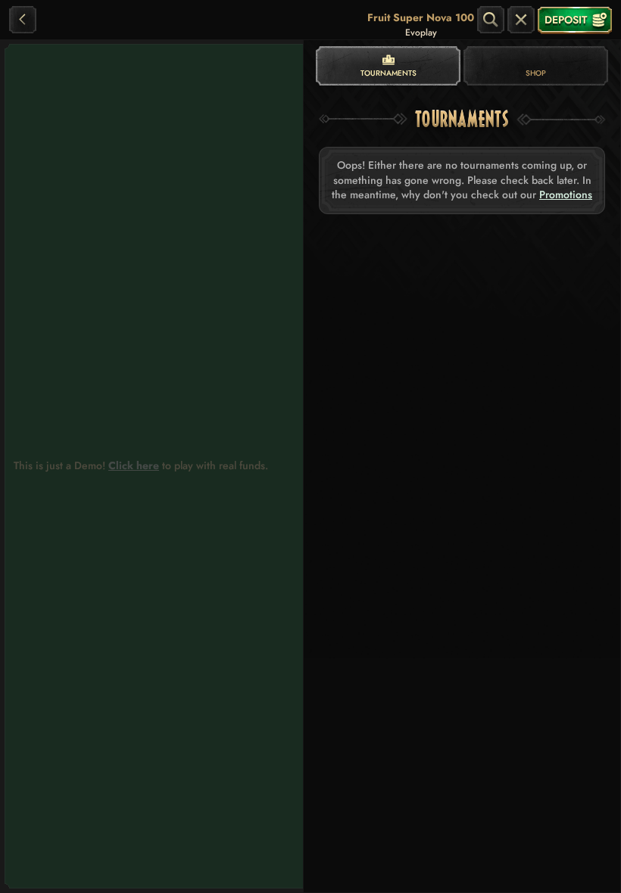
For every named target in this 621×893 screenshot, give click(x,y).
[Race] (521, 19)
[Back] (22, 19)
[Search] (490, 19)
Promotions (565, 195)
